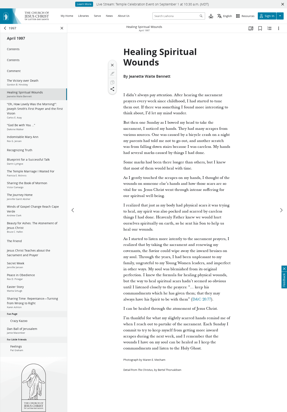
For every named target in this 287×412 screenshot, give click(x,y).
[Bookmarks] (260, 28)
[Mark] (112, 73)
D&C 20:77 (201, 299)
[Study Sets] (251, 28)
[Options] (278, 28)
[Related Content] (269, 28)
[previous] (73, 210)
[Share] (112, 89)
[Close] (112, 65)
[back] (5, 28)
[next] (281, 210)
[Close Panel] (62, 28)
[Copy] (112, 82)
